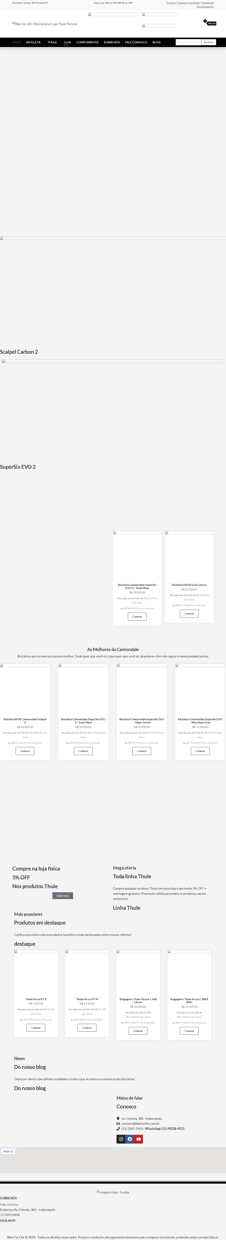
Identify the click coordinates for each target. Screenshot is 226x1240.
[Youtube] (138, 1139)
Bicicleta (33, 42)
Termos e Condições (188, 2)
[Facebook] (129, 1139)
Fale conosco (136, 42)
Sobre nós (112, 42)
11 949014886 (10, 1215)
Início (16, 42)
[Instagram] (121, 1139)
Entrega (171, 2)
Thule (52, 42)
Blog (156, 42)
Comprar (137, 616)
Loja (67, 43)
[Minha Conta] (198, 23)
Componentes (87, 42)
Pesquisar (208, 42)
